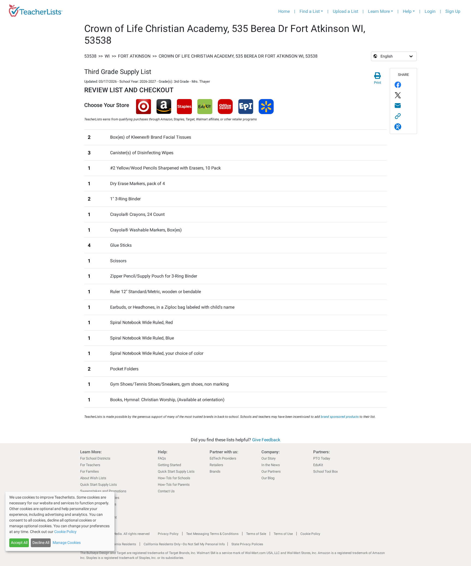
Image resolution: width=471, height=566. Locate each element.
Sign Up (452, 11)
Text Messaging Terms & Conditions (212, 534)
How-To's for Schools (174, 478)
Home (284, 11)
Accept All (19, 542)
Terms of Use (283, 534)
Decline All (40, 542)
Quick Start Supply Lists (98, 484)
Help (407, 11)
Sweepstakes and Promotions (103, 491)
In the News (270, 465)
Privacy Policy (168, 534)
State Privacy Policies (247, 544)
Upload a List (345, 11)
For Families (89, 471)
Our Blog (267, 478)
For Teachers (90, 465)
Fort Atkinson (134, 56)
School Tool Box (325, 471)
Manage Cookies (67, 542)
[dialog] (59, 521)
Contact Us (166, 491)
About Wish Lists (93, 478)
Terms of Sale (256, 534)
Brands (215, 471)
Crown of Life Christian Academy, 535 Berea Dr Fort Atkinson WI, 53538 (238, 56)
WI (107, 56)
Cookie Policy (310, 534)
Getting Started (169, 465)
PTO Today (321, 458)
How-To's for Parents (174, 484)
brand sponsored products (340, 417)
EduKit (318, 465)
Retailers (216, 465)
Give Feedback (266, 439)
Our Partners (271, 471)
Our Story (268, 458)
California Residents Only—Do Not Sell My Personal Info (184, 544)
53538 (90, 56)
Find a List (310, 11)
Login (430, 11)
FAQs (162, 458)
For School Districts (95, 458)
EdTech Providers (223, 458)
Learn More (379, 11)
